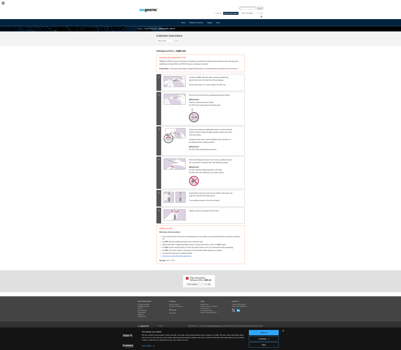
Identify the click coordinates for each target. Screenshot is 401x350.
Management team (143, 306)
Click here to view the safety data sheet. (177, 256)
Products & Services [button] (196, 22)
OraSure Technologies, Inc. (215, 326)
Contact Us (218, 13)
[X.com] (234, 311)
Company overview (143, 304)
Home (183, 22)
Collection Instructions (150, 28)
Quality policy (142, 316)
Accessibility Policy (206, 310)
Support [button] (209, 22)
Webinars (140, 314)
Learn (218, 22)
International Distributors (239, 306)
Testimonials (141, 312)
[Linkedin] (238, 311)
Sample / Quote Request (231, 13)
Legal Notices (204, 304)
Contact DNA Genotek (238, 304)
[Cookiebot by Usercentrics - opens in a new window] (128, 345)
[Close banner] (283, 330)
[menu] (3, 3)
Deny (264, 345)
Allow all (264, 333)
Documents (172, 313)
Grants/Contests (174, 304)
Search (259, 8)
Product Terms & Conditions (209, 306)
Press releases (142, 310)
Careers (140, 308)
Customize (262, 339)
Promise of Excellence (176, 306)
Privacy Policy (204, 308)
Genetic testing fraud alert (209, 312)
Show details (146, 346)
